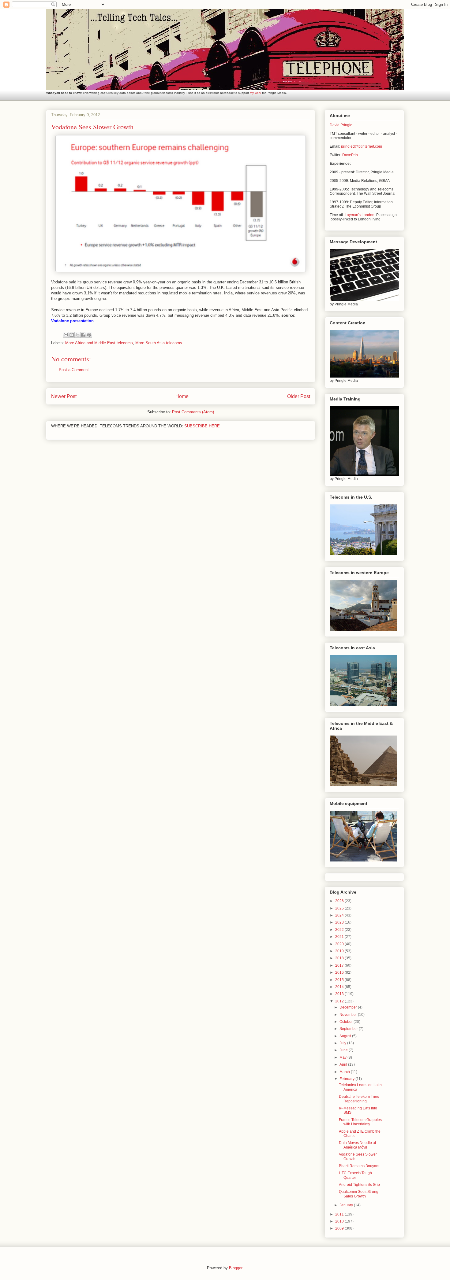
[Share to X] (77, 335)
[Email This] (66, 335)
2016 (340, 972)
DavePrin (350, 155)
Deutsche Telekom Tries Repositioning (359, 1098)
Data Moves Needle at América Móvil (357, 1145)
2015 (340, 980)
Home (182, 396)
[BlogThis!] (72, 335)
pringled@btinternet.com (361, 146)
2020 (340, 944)
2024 (340, 915)
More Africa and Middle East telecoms (99, 343)
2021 (340, 937)
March (345, 1072)
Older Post (298, 396)
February (347, 1079)
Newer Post (64, 396)
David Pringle (341, 125)
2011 (340, 1214)
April (343, 1064)
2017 (340, 965)
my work (255, 92)
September (349, 1029)
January (346, 1205)
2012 (340, 1001)
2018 (340, 958)
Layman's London (359, 215)
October (346, 1022)
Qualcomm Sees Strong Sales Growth (358, 1194)
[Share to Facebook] (83, 335)
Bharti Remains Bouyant (359, 1166)
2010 (340, 1221)
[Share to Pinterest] (89, 335)
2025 (340, 908)
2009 (340, 1228)
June (344, 1050)
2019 (340, 951)
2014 (340, 987)
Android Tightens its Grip (359, 1184)
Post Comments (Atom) (193, 412)
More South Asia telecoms (158, 343)
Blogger (235, 1268)
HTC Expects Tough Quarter (355, 1175)
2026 (340, 901)
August (345, 1036)
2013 (340, 994)
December (348, 1007)
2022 (340, 930)
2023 (340, 922)
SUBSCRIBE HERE (202, 426)
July (343, 1043)
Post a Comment (74, 369)
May (343, 1057)
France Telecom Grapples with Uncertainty (360, 1122)
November (348, 1015)
